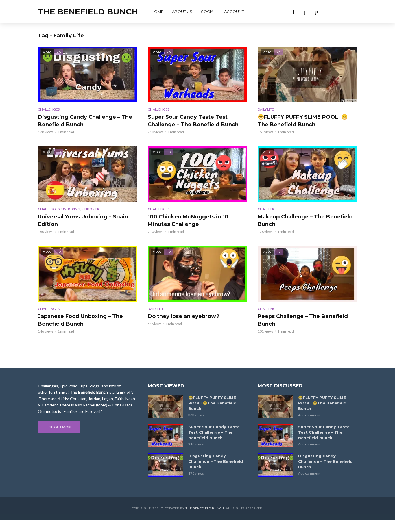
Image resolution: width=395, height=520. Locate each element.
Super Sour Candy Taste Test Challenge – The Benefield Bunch (193, 121)
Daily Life (266, 109)
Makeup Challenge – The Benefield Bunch (305, 220)
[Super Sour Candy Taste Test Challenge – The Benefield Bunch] (165, 435)
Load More (197, 350)
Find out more (59, 427)
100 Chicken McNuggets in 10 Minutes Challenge (188, 220)
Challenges (49, 109)
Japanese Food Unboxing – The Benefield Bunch (80, 320)
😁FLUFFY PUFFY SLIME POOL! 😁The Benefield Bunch (303, 121)
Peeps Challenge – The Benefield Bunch (303, 320)
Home (157, 11)
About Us (182, 11)
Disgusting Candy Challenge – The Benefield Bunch (85, 121)
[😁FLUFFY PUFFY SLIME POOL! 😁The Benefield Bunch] (165, 406)
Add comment (309, 415)
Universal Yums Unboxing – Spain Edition (83, 220)
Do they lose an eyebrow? (183, 316)
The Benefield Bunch (88, 12)
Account (234, 11)
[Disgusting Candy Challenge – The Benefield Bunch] (165, 465)
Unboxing (70, 209)
